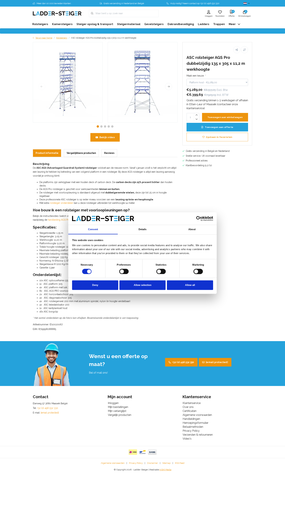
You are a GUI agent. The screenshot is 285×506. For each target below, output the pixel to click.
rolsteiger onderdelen (61, 203)
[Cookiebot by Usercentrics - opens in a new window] (198, 218)
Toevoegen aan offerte (218, 127)
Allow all (190, 285)
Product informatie (47, 153)
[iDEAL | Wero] (133, 452)
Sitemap (166, 463)
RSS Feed (179, 463)
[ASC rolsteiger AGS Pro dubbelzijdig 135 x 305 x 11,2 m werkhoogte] (68, 82)
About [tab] (192, 229)
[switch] (124, 271)
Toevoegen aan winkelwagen (225, 117)
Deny (95, 285)
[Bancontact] (142, 452)
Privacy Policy (136, 463)
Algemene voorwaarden (113, 463)
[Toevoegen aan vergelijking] (244, 49)
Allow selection (142, 285)
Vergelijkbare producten (81, 153)
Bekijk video (107, 137)
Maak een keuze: (196, 75)
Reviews (109, 153)
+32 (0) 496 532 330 (183, 362)
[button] (236, 49)
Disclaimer (152, 463)
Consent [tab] (93, 229)
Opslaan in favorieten (219, 137)
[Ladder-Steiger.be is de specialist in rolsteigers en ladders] (57, 13)
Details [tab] (143, 229)
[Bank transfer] (152, 452)
